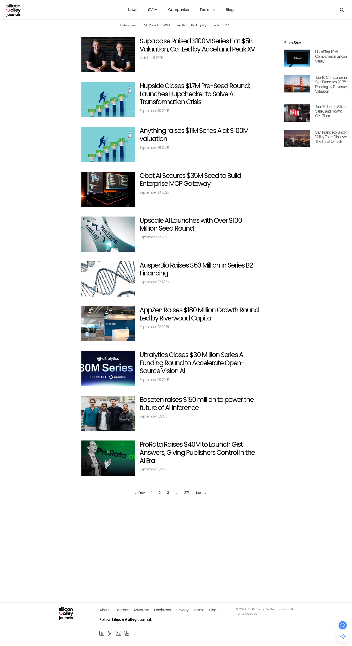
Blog (229, 9)
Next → (201, 492)
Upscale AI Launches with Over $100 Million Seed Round (191, 224)
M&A (166, 25)
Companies (178, 9)
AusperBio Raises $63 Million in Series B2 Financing (196, 269)
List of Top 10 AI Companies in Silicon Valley (331, 56)
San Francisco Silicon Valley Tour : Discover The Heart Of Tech (331, 136)
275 (186, 492)
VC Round (151, 25)
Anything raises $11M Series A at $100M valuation (194, 134)
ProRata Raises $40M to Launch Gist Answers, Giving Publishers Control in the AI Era (197, 452)
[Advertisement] (170, 536)
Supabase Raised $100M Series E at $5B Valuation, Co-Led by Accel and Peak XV (197, 45)
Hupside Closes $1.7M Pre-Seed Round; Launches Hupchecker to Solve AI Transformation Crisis (195, 94)
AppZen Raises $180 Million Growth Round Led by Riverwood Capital (199, 314)
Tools (204, 9)
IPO (226, 25)
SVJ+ (152, 9)
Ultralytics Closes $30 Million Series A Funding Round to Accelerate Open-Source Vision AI (192, 363)
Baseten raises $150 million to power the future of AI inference (197, 403)
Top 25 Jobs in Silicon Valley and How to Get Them (331, 111)
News (132, 9)
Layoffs (180, 25)
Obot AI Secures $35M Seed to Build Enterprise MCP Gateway (190, 180)
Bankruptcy (198, 25)
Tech (215, 25)
